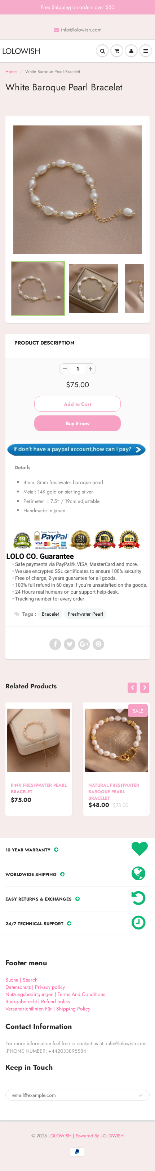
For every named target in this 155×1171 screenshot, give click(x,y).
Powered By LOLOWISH (100, 1135)
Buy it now (78, 423)
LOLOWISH (21, 51)
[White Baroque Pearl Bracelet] (77, 190)
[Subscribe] (140, 1095)
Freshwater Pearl (85, 613)
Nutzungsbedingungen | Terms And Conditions (55, 994)
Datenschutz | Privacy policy (35, 987)
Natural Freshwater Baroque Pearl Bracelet (91, 792)
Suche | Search (21, 979)
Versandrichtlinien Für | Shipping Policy (47, 1008)
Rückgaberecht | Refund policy (37, 1001)
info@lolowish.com (81, 29)
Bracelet (50, 613)
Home (11, 71)
